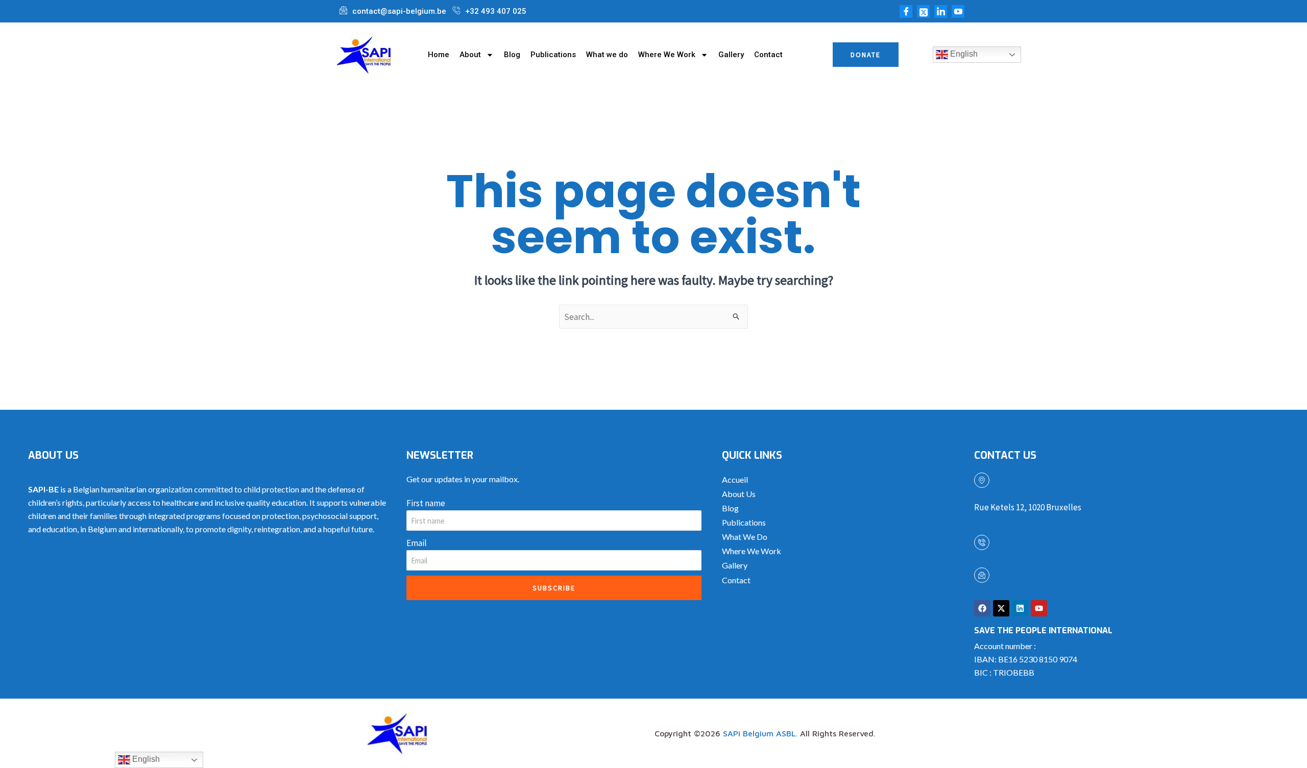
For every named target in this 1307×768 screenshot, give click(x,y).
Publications (553, 54)
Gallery (731, 54)
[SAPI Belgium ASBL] (981, 480)
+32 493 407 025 (1004, 558)
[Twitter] (923, 11)
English (963, 53)
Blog (512, 54)
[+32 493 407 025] (981, 542)
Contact (768, 54)
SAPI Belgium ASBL (1010, 496)
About (470, 54)
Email (416, 543)
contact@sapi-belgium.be (1019, 591)
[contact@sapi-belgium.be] (981, 575)
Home (438, 54)
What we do (607, 54)
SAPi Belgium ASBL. (760, 733)
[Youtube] (958, 11)
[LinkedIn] (940, 11)
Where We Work (666, 54)
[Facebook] (906, 11)
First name (425, 503)
